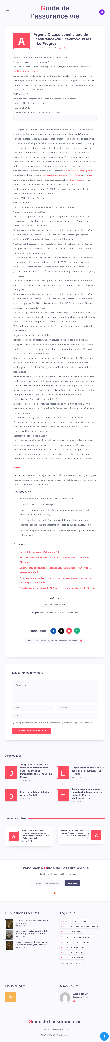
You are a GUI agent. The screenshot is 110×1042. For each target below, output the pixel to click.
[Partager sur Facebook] (53, 631)
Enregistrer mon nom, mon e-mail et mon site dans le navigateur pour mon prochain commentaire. (54, 723)
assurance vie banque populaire (77, 937)
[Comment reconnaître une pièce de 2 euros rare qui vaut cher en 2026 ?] (9, 934)
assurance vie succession (55, 605)
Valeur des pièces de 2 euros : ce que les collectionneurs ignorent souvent (31, 943)
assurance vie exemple (72, 952)
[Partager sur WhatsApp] (77, 631)
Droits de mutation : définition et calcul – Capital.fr (36, 793)
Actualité (66, 921)
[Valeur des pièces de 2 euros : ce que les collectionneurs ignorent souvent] (9, 945)
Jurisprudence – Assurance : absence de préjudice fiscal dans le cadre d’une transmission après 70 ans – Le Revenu (36, 770)
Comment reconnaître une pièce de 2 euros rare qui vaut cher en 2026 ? (31, 932)
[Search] (102, 12)
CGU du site (75, 175)
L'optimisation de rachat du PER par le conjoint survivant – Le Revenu (57, 588)
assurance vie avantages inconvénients (80, 926)
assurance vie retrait (71, 963)
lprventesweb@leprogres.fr (78, 170)
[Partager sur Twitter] (61, 631)
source (17, 467)
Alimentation (81, 921)
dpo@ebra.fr (76, 180)
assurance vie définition (73, 947)
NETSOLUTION (61, 1029)
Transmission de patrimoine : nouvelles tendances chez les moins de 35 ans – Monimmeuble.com (87, 794)
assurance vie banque (72, 932)
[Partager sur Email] (69, 631)
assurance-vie (72, 613)
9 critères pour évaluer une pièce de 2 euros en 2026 (31, 921)
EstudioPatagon (63, 1035)
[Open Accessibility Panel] (104, 1036)
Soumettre (72, 883)
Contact (89, 175)
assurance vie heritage (72, 958)
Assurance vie (80, 994)
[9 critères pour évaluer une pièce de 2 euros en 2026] (9, 923)
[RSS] (55, 893)
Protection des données (55, 175)
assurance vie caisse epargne (76, 942)
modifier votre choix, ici (26, 71)
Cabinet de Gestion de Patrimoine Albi (39, 552)
